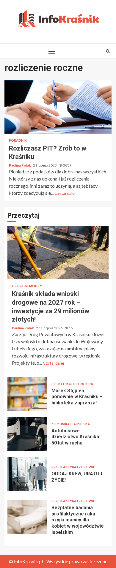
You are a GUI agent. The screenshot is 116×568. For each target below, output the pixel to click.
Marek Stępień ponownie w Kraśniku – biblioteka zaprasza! (27, 394)
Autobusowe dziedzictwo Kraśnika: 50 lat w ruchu (27, 434)
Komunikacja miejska (70, 423)
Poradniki (18, 140)
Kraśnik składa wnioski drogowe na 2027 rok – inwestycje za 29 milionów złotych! (58, 252)
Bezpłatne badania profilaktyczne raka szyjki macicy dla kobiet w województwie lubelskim (27, 517)
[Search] (108, 51)
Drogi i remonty (27, 285)
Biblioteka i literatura (72, 383)
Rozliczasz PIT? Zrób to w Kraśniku (58, 107)
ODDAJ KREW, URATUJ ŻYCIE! (27, 474)
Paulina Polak (20, 165)
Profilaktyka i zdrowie (73, 467)
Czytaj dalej (65, 193)
